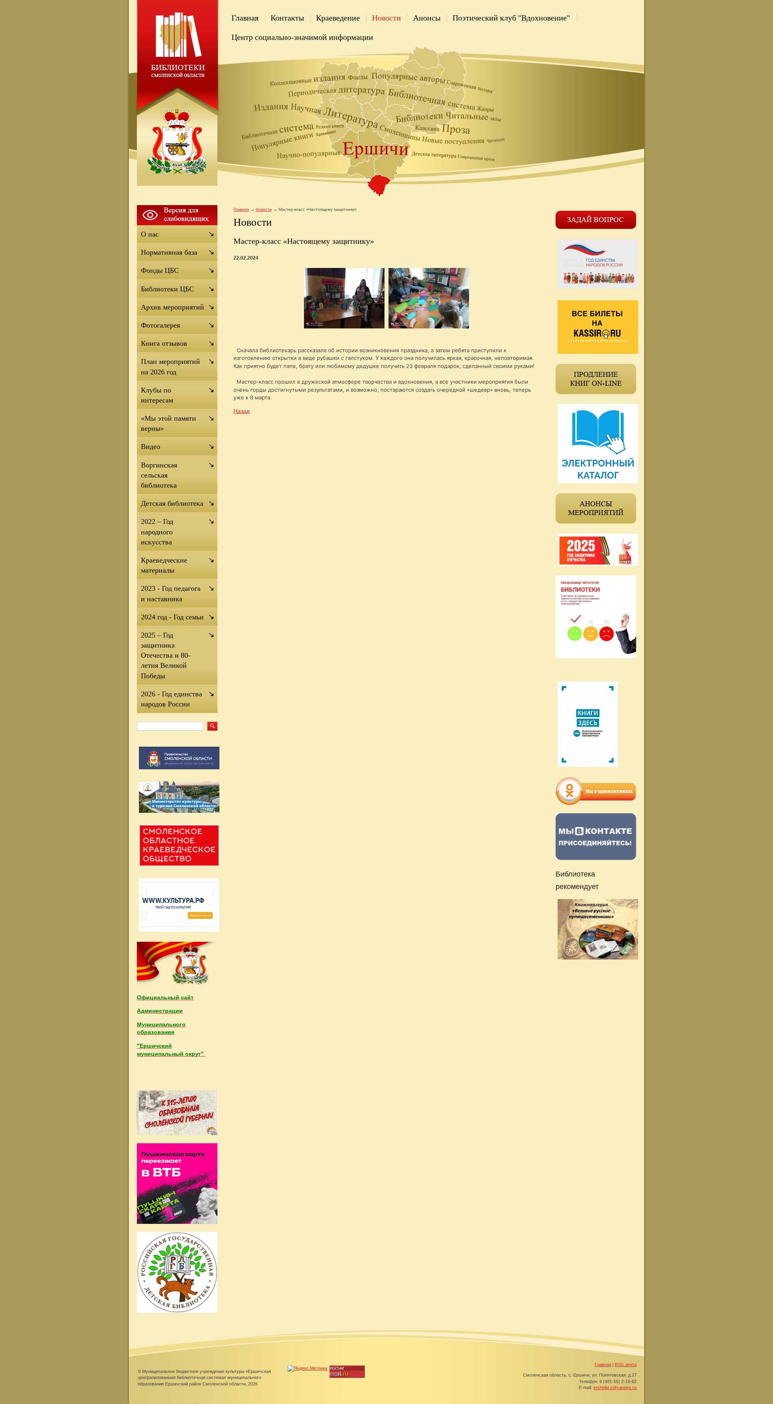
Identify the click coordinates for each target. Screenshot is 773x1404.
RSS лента (626, 1364)
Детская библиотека (172, 503)
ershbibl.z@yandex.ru (615, 1387)
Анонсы (426, 17)
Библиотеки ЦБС (167, 289)
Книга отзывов (164, 343)
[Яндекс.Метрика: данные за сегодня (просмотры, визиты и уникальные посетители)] (307, 1368)
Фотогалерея (160, 325)
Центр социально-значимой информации (302, 37)
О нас (150, 234)
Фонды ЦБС (160, 270)
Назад (242, 411)
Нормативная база (169, 252)
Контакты (287, 17)
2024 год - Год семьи (172, 617)
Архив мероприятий (172, 307)
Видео (150, 446)
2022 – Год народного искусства (157, 531)
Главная (244, 17)
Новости (386, 17)
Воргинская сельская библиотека (159, 475)
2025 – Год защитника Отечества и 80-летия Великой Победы (165, 655)
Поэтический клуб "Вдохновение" (511, 17)
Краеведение (338, 17)
